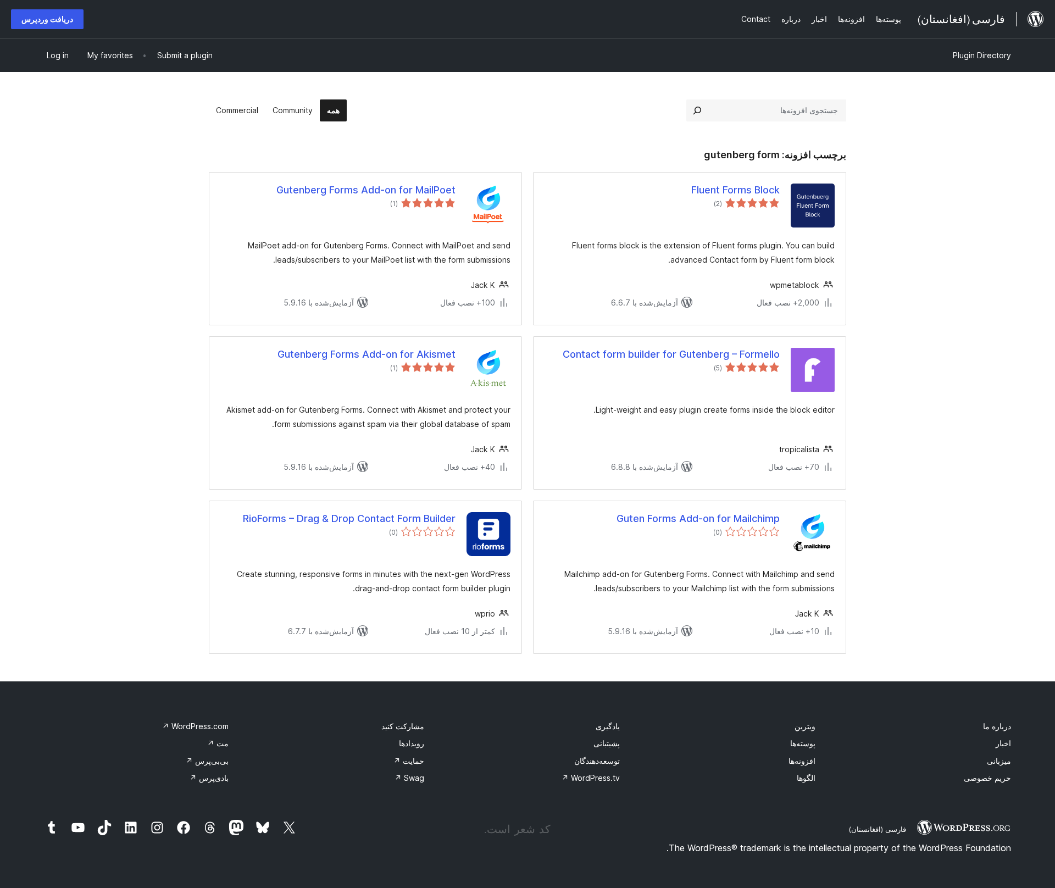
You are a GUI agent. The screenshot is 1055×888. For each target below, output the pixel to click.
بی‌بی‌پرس (207, 760)
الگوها (806, 777)
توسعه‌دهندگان (597, 760)
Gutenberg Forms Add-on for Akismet (366, 354)
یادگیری (608, 726)
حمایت (408, 760)
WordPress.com (195, 726)
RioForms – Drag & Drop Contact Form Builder (349, 518)
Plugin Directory (982, 55)
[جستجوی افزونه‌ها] (697, 110)
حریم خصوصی (987, 777)
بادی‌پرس (209, 777)
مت (218, 743)
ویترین (805, 726)
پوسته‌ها (802, 743)
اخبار (1003, 743)
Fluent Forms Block (735, 190)
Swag (409, 777)
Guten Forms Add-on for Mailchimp (698, 518)
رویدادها (411, 743)
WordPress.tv (591, 777)
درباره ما (997, 726)
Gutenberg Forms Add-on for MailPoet (366, 190)
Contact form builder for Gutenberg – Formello (671, 354)
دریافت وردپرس (47, 19)
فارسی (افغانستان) (877, 829)
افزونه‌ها (802, 760)
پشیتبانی (606, 743)
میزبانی (999, 760)
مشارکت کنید (402, 726)
